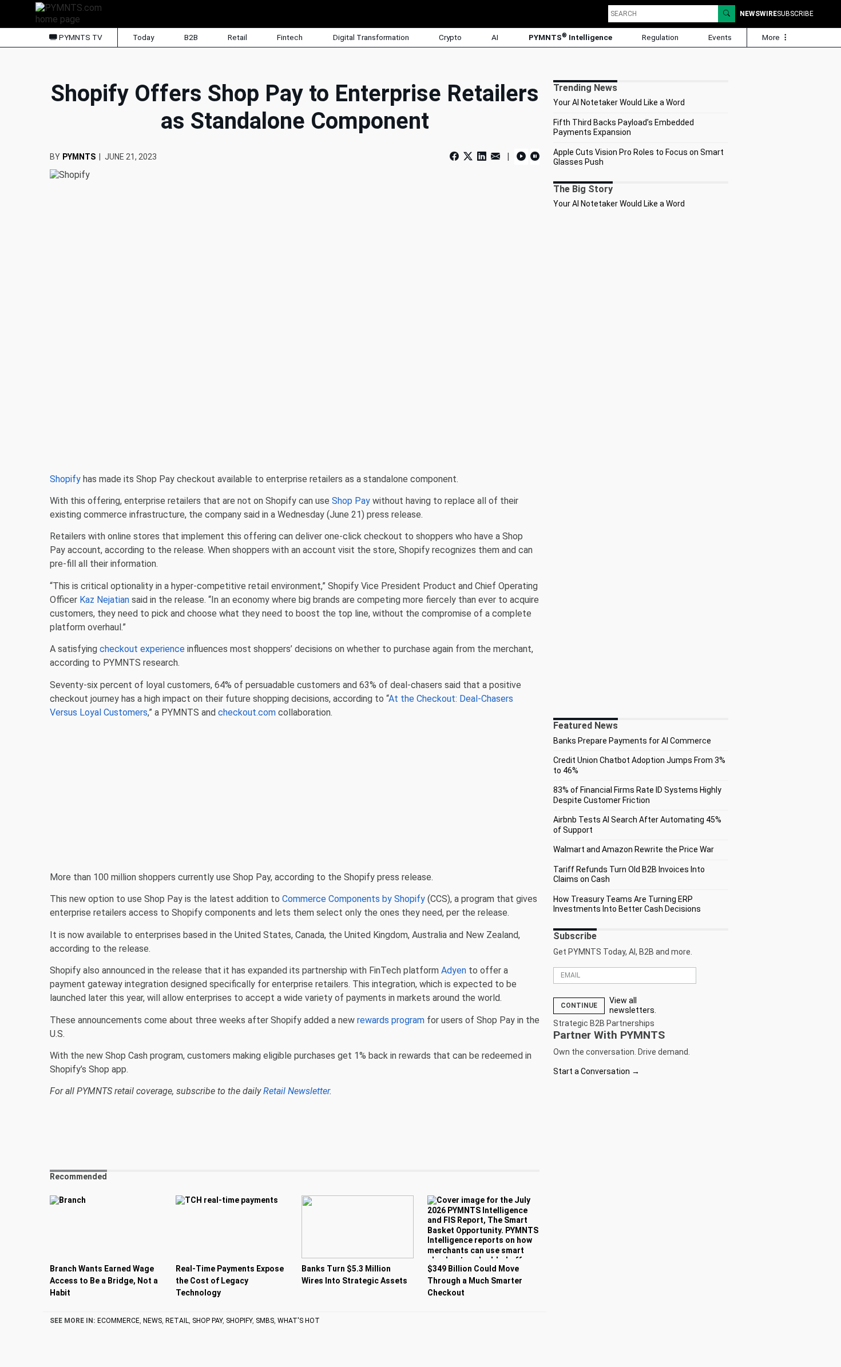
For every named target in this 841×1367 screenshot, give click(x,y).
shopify (239, 1321)
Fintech (290, 37)
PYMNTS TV (79, 37)
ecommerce (118, 1321)
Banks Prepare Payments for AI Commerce (632, 740)
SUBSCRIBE (795, 14)
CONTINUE (579, 1006)
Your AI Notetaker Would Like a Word (619, 102)
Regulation (660, 37)
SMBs (265, 1321)
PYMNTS (79, 156)
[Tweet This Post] (468, 156)
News (152, 1321)
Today (143, 37)
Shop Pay (207, 1321)
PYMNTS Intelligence (570, 37)
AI (494, 37)
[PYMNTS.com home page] (72, 12)
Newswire (758, 14)
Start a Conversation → (596, 1071)
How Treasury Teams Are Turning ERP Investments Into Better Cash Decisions (627, 904)
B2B (191, 37)
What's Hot (298, 1321)
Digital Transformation (371, 37)
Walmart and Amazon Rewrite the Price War (633, 849)
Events (720, 37)
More (772, 37)
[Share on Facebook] (455, 156)
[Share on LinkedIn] (482, 156)
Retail (237, 37)
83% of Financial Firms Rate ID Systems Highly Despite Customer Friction (637, 795)
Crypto (450, 37)
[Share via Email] (495, 156)
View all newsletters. (632, 1005)
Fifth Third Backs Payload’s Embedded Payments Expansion (623, 127)
